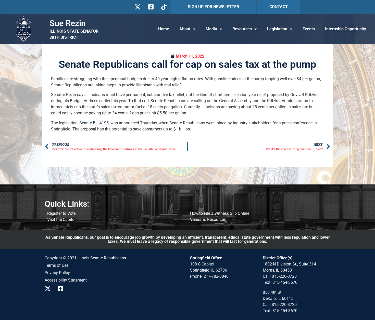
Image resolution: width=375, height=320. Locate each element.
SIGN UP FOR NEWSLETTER (213, 6)
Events (309, 28)
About (184, 28)
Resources (242, 28)
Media (211, 28)
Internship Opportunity (345, 28)
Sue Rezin (67, 23)
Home (163, 28)
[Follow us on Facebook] (150, 7)
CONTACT (278, 6)
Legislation (277, 28)
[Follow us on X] (137, 7)
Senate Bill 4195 (94, 123)
